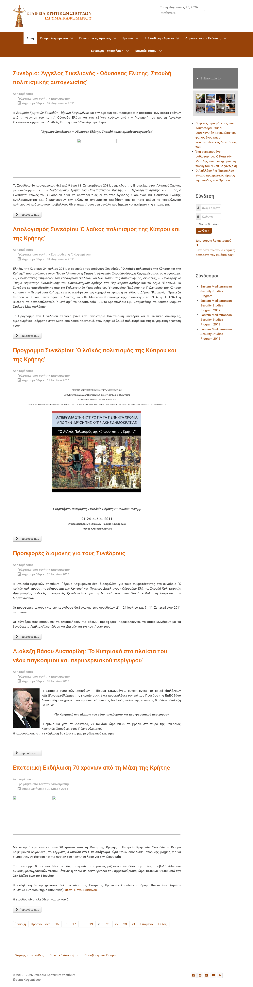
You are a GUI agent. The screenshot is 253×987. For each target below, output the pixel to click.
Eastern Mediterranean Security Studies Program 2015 (216, 333)
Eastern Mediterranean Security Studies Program (216, 291)
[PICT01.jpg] (220, 98)
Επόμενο (146, 924)
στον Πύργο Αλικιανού (81, 890)
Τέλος (162, 924)
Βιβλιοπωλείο (210, 78)
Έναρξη (20, 924)
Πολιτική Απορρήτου (64, 955)
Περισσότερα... (29, 214)
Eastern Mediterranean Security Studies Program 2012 (216, 305)
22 (116, 924)
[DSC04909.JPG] (210, 108)
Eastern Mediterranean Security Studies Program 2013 (216, 319)
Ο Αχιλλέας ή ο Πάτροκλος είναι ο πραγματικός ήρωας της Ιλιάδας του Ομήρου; (215, 175)
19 (91, 924)
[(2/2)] (72, 815)
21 (108, 924)
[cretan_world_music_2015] (230, 108)
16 (65, 924)
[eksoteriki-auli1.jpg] (210, 98)
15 (57, 924)
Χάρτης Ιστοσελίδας (29, 955)
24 (133, 924)
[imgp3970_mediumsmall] (220, 108)
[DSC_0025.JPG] (230, 98)
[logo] (52, 16)
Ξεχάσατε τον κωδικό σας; (214, 255)
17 (74, 924)
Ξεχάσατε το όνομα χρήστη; (215, 250)
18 (82, 924)
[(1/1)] (97, 158)
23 (125, 924)
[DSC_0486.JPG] (201, 108)
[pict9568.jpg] (201, 98)
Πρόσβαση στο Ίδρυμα (100, 955)
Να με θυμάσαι (209, 224)
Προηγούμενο (40, 924)
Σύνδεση (203, 230)
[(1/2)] (32, 815)
